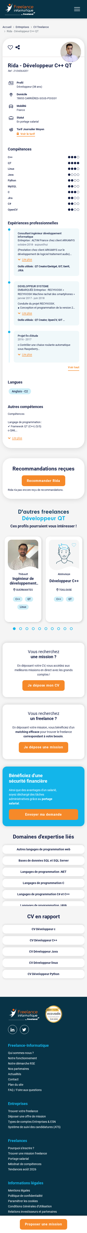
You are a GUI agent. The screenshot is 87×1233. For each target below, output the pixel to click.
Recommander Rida (43, 481)
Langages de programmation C (43, 883)
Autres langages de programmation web (43, 849)
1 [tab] (15, 629)
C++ (10, 157)
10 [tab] (72, 629)
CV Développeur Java (43, 951)
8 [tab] (59, 629)
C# (9, 203)
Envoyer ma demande (43, 814)
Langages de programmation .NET (43, 871)
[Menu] (77, 9)
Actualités (14, 1074)
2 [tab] (21, 629)
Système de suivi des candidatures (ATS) (34, 1127)
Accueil (7, 27)
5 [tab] (40, 629)
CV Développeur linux (43, 962)
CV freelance (41, 27)
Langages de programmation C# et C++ (43, 894)
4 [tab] (34, 629)
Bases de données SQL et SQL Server (44, 860)
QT (9, 163)
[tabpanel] (23, 579)
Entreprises (22, 27)
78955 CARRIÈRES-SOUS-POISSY (37, 98)
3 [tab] (28, 629)
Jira (10, 198)
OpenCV (13, 209)
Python (12, 180)
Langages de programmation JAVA (43, 905)
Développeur (24, 86)
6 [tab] (47, 629)
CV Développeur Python (43, 974)
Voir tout (73, 367)
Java (11, 174)
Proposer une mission (43, 1224)
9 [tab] (66, 629)
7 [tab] (53, 629)
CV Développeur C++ (43, 940)
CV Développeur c (43, 929)
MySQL (12, 186)
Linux (11, 168)
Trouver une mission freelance (27, 1153)
